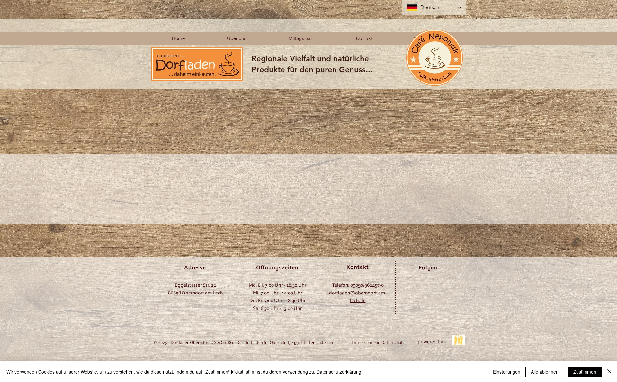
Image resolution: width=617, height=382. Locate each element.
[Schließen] (609, 372)
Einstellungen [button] (506, 372)
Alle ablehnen (545, 372)
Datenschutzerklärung (339, 372)
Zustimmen (584, 372)
